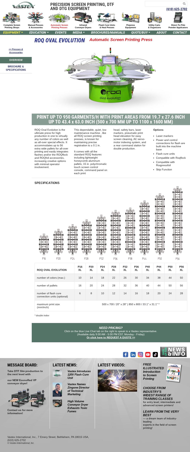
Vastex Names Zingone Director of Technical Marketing (78, 389)
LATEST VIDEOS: (111, 365)
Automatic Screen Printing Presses (59, 26)
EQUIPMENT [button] (11, 32)
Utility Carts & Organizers (154, 26)
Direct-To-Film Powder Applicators (178, 26)
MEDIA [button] (77, 32)
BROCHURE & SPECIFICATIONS (16, 68)
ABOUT (162, 32)
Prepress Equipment (130, 26)
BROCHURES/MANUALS (108, 32)
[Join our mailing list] (173, 351)
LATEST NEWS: (65, 365)
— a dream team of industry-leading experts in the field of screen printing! (161, 419)
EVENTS (60, 32)
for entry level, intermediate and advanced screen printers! (161, 397)
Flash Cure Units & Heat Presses (107, 26)
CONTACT (180, 32)
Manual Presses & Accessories (35, 26)
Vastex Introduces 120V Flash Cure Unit (79, 374)
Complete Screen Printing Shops (12, 26)
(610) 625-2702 (176, 9)
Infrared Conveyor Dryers (83, 26)
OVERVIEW (15, 60)
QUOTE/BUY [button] (139, 32)
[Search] (184, 4)
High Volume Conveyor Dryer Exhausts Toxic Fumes (78, 406)
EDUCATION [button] (37, 32)
